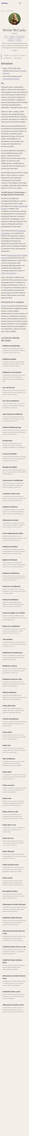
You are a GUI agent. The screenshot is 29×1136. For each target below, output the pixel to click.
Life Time (24, 280)
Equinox (8, 293)
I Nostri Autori (10, 11)
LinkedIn (14, 50)
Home (3, 11)
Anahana (4, 3)
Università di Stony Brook (11, 79)
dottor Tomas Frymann (8, 273)
